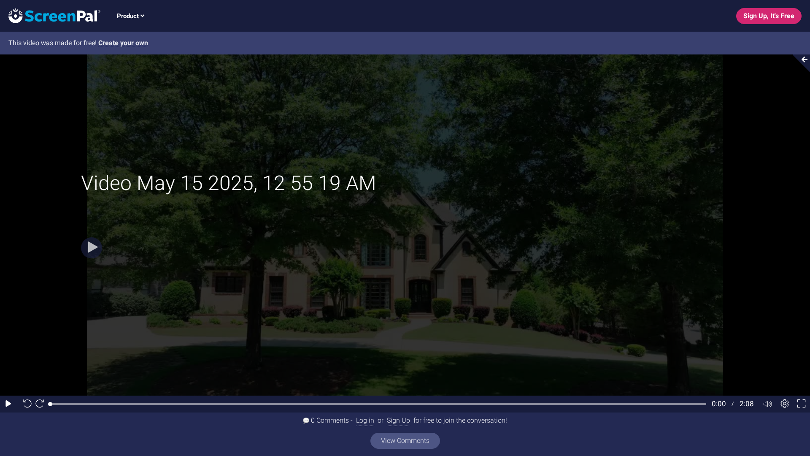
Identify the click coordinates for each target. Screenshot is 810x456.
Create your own (123, 43)
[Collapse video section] (799, 63)
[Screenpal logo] (50, 15)
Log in (365, 420)
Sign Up (398, 420)
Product (128, 16)
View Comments (405, 441)
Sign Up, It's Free (768, 16)
